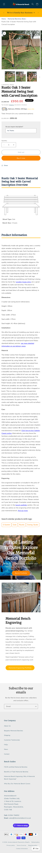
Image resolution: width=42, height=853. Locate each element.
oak (14, 524)
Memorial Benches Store (17, 19)
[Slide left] (2, 77)
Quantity (4, 141)
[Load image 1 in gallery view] (10, 76)
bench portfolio (21, 505)
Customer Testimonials (12, 740)
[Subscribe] (35, 706)
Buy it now (21, 158)
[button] (4, 4)
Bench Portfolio (21, 573)
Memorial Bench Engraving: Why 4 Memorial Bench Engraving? (19, 777)
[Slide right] (40, 77)
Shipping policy (32, 845)
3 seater (6, 524)
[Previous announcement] (4, 12)
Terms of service (21, 845)
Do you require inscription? (14, 127)
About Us (7, 726)
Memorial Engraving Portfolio (20, 668)
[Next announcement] (38, 12)
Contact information (22, 848)
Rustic (22, 524)
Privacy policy (11, 845)
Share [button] (6, 165)
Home (4, 19)
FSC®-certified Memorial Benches (15, 767)
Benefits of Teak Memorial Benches (16, 772)
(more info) (31, 109)
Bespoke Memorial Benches (13, 731)
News (6, 749)
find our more (23, 511)
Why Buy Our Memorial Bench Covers (17, 784)
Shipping (11, 105)
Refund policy (35, 842)
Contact (6, 754)
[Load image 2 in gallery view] (21, 76)
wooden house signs (23, 282)
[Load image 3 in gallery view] (32, 76)
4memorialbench (12, 842)
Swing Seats (32, 524)
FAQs (6, 745)
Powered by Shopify (24, 842)
